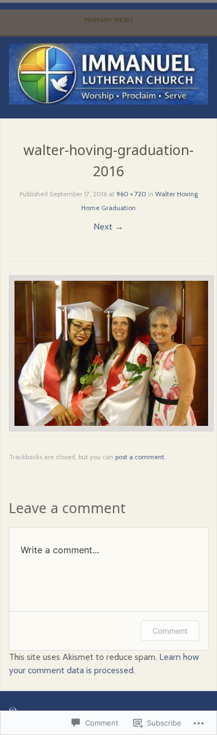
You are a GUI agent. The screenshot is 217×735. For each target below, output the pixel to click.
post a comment (139, 457)
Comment (170, 630)
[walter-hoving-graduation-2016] (111, 428)
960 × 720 (131, 194)
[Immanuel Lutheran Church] (109, 74)
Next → (108, 226)
